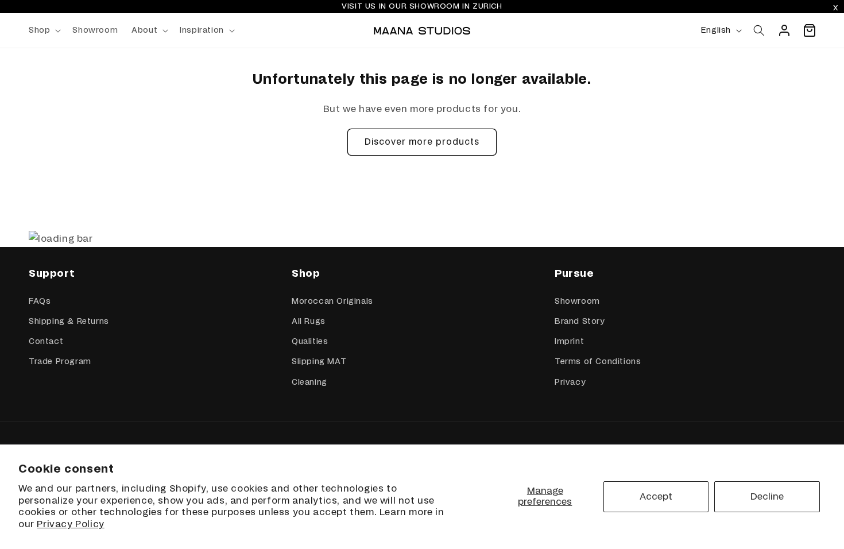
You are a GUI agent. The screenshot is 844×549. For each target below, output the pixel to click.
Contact (46, 342)
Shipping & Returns (69, 322)
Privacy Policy (70, 524)
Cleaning (309, 382)
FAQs (40, 301)
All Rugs (309, 322)
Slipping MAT (319, 362)
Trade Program (60, 362)
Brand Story (580, 322)
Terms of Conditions (598, 362)
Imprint (569, 342)
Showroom (577, 301)
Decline (767, 496)
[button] (43, 30)
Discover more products (422, 142)
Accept (656, 496)
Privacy (570, 382)
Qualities (310, 342)
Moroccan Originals (332, 301)
